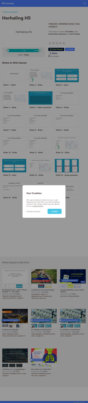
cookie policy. (37, 206)
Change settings (33, 211)
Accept (55, 211)
